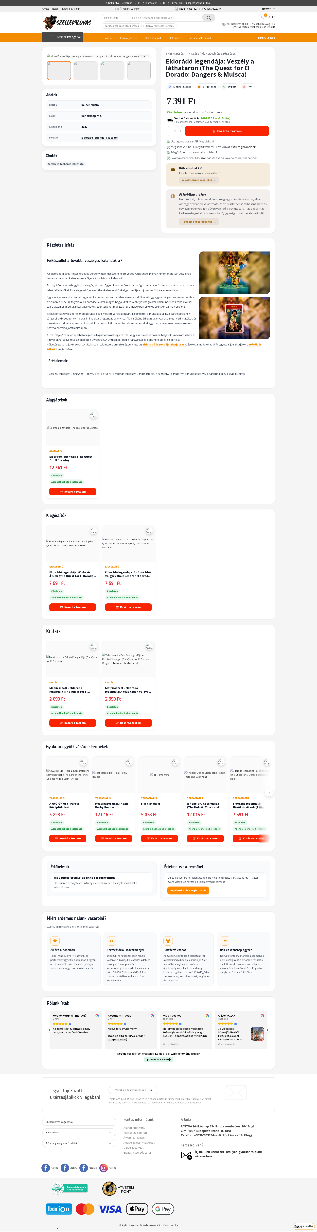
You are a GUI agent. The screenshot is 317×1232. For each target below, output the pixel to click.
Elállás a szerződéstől (137, 1152)
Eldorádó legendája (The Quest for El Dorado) (70, 458)
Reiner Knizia (90, 105)
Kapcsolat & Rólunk (135, 1133)
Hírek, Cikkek (266, 38)
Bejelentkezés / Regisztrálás (188, 890)
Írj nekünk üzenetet (129, 8)
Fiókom (266, 8)
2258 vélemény (180, 1053)
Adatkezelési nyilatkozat (139, 1142)
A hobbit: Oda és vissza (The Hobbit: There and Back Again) (203, 807)
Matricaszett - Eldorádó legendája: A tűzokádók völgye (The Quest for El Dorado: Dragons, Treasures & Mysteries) (128, 693)
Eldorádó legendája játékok (99, 137)
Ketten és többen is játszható (66, 163)
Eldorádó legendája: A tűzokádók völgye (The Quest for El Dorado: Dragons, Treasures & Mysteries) (128, 575)
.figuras (93, 1167)
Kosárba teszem (229, 131)
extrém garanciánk (243, 147)
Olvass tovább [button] (160, 1044)
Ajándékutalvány (134, 1128)
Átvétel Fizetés (50, 8)
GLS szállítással (205, 158)
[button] (267, 1029)
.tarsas (54, 1167)
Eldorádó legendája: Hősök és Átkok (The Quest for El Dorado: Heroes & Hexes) (71, 575)
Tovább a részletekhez (199, 221)
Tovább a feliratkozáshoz (130, 1090)
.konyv (73, 1167)
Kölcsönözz (175, 38)
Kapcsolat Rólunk (71, 8)
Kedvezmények (153, 38)
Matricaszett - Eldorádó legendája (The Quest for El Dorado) (68, 691)
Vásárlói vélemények (200, 38)
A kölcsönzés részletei (199, 180)
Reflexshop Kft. (91, 116)
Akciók (108, 38)
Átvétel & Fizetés (134, 1138)
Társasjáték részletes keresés (122, 25)
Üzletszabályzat (133, 1147)
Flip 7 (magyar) (151, 803)
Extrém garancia (128, 38)
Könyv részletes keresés (160, 25)
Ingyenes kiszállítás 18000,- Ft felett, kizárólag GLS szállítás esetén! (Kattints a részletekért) (248, 25)
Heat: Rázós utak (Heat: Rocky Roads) (111, 805)
